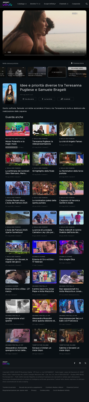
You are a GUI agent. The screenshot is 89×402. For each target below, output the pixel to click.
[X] (85, 363)
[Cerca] (86, 4)
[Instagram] (80, 363)
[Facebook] (75, 363)
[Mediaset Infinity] (7, 4)
